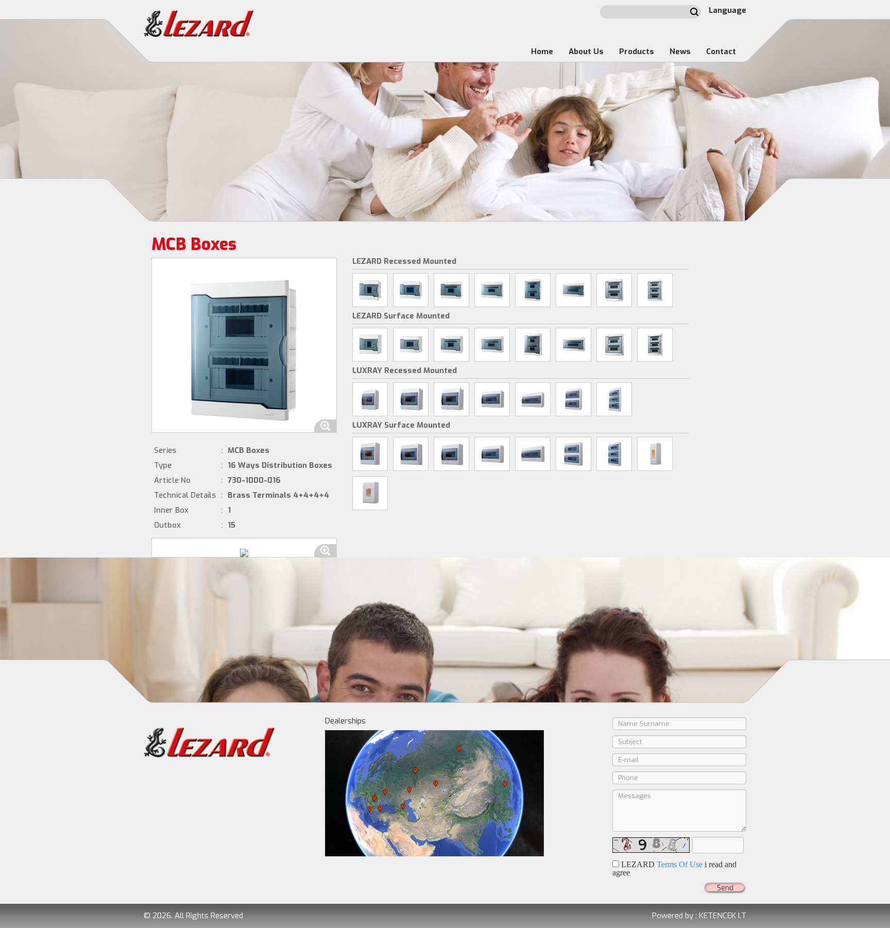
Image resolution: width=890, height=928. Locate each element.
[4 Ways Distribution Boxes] (370, 290)
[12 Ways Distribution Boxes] (492, 290)
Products (636, 51)
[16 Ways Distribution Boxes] (533, 290)
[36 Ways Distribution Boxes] (655, 290)
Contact (721, 51)
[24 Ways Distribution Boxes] (614, 290)
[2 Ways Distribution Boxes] (655, 454)
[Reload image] (651, 845)
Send (725, 888)
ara (694, 12)
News (680, 51)
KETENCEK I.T (722, 915)
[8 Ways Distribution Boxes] (451, 290)
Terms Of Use (680, 864)
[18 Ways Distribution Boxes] (573, 290)
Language (727, 10)
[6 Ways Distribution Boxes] (411, 290)
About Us (586, 51)
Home (542, 51)
